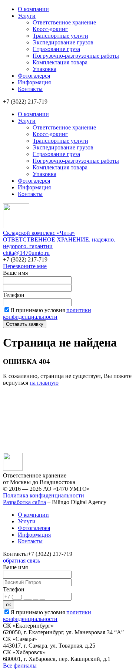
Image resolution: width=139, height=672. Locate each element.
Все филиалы (20, 665)
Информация (34, 82)
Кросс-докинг (50, 29)
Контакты (30, 89)
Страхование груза (56, 49)
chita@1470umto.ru (26, 253)
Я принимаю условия (47, 313)
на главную (44, 382)
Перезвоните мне (25, 266)
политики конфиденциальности (47, 313)
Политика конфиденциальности (43, 495)
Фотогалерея (34, 75)
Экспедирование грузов (63, 42)
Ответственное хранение (64, 22)
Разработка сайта (24, 502)
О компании (33, 9)
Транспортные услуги (60, 36)
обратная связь (21, 560)
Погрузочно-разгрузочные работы (76, 56)
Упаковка (44, 69)
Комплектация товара (60, 62)
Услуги (27, 16)
